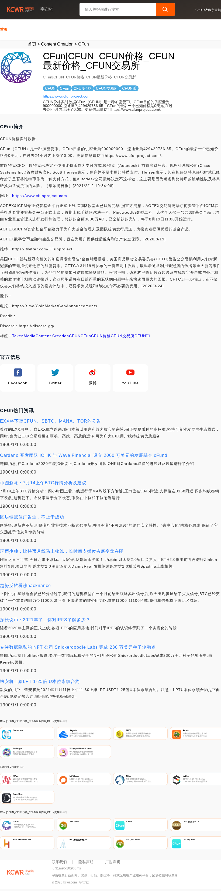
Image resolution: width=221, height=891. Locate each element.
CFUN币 (142, 336)
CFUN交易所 (122, 336)
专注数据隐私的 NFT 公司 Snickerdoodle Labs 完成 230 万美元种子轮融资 (78, 647)
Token (18, 336)
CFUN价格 (101, 336)
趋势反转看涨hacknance (25, 585)
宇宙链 (84, 882)
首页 (4, 29)
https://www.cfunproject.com (67, 96)
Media (30, 336)
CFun (86, 336)
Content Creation (57, 44)
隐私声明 (86, 862)
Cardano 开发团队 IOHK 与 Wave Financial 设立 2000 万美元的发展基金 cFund (83, 455)
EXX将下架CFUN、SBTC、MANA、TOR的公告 (50, 421)
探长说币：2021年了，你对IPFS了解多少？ (45, 619)
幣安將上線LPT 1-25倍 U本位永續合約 (40, 681)
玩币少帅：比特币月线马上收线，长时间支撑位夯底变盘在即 (62, 551)
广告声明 (112, 862)
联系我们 (59, 862)
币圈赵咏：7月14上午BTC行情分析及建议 (43, 483)
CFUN (75, 336)
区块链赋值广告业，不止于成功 (32, 517)
